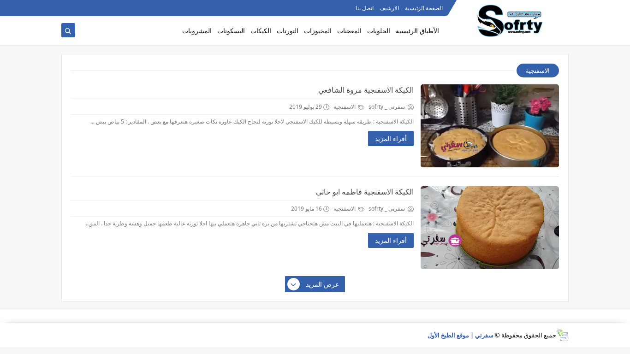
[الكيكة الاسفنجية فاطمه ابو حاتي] (490, 227)
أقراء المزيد (391, 138)
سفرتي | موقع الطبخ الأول (460, 335)
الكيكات (260, 30)
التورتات (287, 30)
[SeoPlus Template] (562, 335)
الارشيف (389, 8)
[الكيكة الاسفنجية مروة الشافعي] (490, 125)
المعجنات (349, 30)
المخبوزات (318, 30)
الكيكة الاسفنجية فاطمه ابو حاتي (365, 192)
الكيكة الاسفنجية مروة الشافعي (366, 90)
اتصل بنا (365, 8)
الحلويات (378, 30)
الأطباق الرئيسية (417, 30)
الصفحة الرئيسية (424, 8)
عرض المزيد (322, 284)
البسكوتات (231, 30)
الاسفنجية (345, 107)
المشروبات (197, 30)
